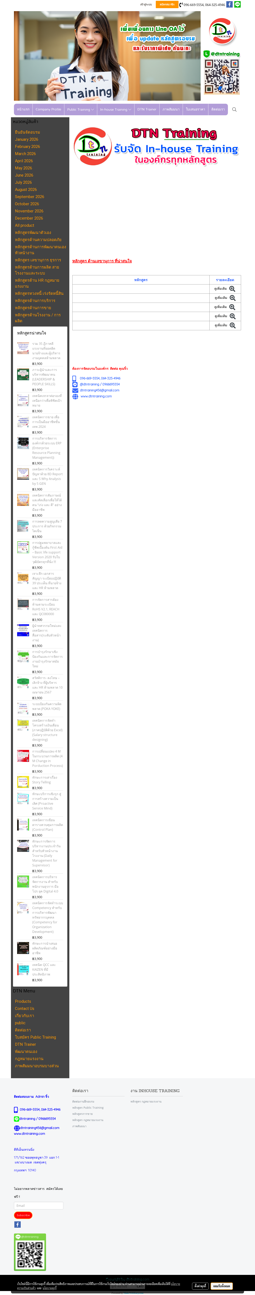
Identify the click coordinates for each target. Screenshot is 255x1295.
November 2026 (29, 211)
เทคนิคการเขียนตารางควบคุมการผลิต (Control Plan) (47, 825)
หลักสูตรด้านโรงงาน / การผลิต (38, 318)
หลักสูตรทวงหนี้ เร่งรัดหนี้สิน (39, 293)
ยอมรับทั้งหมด (221, 1286)
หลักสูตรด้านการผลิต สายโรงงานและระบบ (37, 270)
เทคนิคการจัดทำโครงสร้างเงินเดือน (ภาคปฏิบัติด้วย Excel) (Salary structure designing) (47, 730)
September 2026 (29, 196)
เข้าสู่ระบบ (146, 4)
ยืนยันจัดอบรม (27, 132)
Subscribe (23, 1215)
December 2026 (29, 218)
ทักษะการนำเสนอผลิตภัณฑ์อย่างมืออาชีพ (44, 948)
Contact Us (24, 1008)
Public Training (79, 109)
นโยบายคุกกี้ (50, 1288)
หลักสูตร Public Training (88, 1107)
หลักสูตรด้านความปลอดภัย (38, 239)
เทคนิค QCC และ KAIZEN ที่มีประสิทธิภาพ (44, 969)
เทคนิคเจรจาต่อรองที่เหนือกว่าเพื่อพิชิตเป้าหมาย (47, 401)
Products (23, 1001)
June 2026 (24, 175)
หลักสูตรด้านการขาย (33, 307)
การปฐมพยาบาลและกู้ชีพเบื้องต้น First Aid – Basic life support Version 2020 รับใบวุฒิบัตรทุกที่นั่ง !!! (47, 552)
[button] (234, 109)
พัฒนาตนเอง (26, 1051)
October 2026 (27, 203)
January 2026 (26, 139)
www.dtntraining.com (96, 396)
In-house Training (114, 109)
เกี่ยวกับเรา (24, 1015)
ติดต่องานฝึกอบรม (83, 1101)
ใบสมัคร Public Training (35, 1037)
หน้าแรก (23, 109)
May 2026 (23, 168)
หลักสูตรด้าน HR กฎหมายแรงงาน (37, 283)
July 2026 (23, 182)
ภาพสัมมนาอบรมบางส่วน (37, 1065)
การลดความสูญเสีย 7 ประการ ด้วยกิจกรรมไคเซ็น (47, 526)
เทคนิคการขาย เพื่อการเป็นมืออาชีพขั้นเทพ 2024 (46, 422)
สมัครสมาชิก (167, 4)
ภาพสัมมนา (171, 109)
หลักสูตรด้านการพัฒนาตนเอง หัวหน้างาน (40, 249)
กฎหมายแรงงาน (29, 1058)
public (20, 1022)
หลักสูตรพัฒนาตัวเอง (33, 232)
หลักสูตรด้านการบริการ (35, 300)
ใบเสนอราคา (195, 109)
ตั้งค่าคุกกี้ (200, 1286)
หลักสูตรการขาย (82, 1114)
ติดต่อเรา (218, 109)
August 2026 (26, 189)
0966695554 (111, 384)
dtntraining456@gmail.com (99, 390)
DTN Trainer (146, 109)
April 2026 (24, 160)
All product (24, 225)
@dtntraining (89, 384)
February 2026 (27, 146)
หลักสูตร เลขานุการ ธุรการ (38, 260)
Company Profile (48, 109)
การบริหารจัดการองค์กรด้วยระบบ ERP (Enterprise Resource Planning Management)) (47, 448)
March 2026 (25, 153)
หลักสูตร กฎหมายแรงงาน (87, 1120)
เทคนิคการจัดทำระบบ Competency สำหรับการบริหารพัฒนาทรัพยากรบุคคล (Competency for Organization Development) (47, 917)
